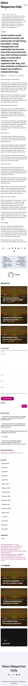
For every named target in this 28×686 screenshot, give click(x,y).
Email (2, 381)
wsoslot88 (19, 556)
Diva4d (15, 549)
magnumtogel (8, 150)
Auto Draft (5, 436)
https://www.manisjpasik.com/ (9, 551)
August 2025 (5, 512)
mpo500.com (19, 546)
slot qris (24, 559)
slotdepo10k (10, 544)
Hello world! (20, 453)
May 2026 (4, 475)
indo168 (3, 556)
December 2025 (6, 496)
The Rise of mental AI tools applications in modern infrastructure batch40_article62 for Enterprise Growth (13, 425)
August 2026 (5, 463)
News (3, 31)
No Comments (20, 75)
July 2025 (4, 516)
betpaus (24, 551)
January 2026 (5, 492)
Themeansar (14, 683)
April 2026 (5, 480)
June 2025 (5, 521)
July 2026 (4, 467)
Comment (3, 354)
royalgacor (4, 557)
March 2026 (5, 484)
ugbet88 (7, 556)
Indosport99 (20, 554)
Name (2, 374)
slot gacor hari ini (18, 557)
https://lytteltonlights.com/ (8, 546)
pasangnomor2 (7, 552)
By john (5, 75)
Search (3, 403)
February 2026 (6, 488)
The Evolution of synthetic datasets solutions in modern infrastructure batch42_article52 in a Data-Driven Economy (13, 442)
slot (18, 549)
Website (2, 387)
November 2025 (6, 500)
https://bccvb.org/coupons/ (13, 547)
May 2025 (4, 525)
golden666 (13, 556)
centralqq (3, 547)
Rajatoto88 (4, 549)
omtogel (20, 551)
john (18, 274)
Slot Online (4, 544)
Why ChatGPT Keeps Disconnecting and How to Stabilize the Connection (12, 339)
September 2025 (6, 508)
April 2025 (5, 529)
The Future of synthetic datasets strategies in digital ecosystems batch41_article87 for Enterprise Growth (13, 418)
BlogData (22, 681)
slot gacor (9, 549)
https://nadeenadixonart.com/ (9, 554)
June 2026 (5, 471)
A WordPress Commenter (8, 453)
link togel (16, 544)
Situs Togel (10, 557)
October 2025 (5, 504)
